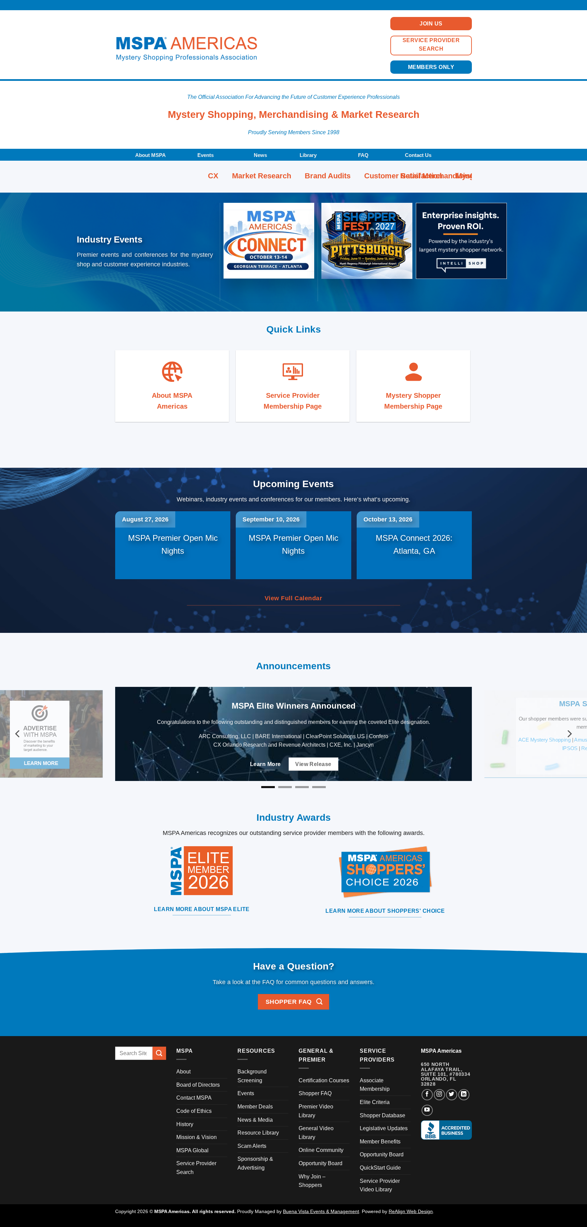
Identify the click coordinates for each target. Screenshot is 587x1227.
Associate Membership (375, 1085)
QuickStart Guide (380, 1168)
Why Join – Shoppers (312, 1181)
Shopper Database (382, 1115)
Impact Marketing (343, 740)
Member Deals (255, 1106)
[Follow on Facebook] (427, 1094)
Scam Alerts (251, 1146)
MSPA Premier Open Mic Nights (173, 544)
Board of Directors (198, 1085)
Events (245, 1093)
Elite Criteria (375, 1102)
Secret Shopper (293, 749)
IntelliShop (381, 740)
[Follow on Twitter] (451, 1094)
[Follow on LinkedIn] (463, 1094)
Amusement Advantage (240, 740)
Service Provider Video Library (380, 1185)
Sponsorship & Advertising (255, 1163)
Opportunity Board (320, 1163)
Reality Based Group (245, 749)
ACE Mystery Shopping (180, 740)
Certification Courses (324, 1080)
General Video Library (316, 1132)
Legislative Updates (384, 1128)
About (183, 1071)
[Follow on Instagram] (439, 1094)
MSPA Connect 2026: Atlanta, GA (414, 544)
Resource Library (258, 1133)
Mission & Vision (196, 1137)
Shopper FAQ (315, 1093)
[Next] (569, 734)
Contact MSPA (194, 1098)
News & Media (255, 1120)
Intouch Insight (415, 740)
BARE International (295, 740)
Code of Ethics (194, 1111)
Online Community (321, 1150)
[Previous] (18, 734)
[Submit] (159, 1053)
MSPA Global (192, 1150)
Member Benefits (380, 1141)
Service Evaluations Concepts (352, 749)
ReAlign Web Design (411, 1211)
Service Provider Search (196, 1167)
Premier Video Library (316, 1111)
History (184, 1124)
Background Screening (252, 1076)
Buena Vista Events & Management (321, 1211)
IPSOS (207, 749)
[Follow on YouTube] (427, 1110)
